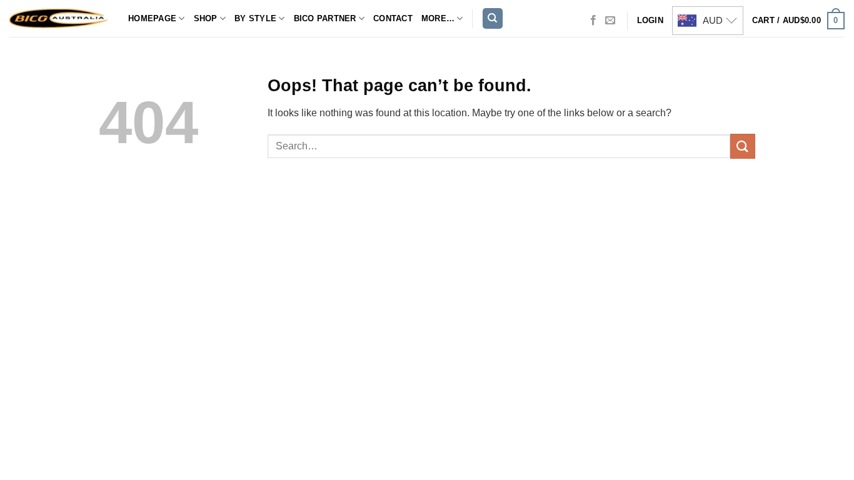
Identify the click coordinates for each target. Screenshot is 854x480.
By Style (255, 18)
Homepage (152, 18)
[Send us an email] (610, 20)
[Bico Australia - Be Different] (59, 18)
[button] (798, 20)
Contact (393, 18)
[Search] (493, 18)
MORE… (438, 18)
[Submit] (742, 146)
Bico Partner (325, 18)
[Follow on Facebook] (593, 20)
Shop (206, 18)
